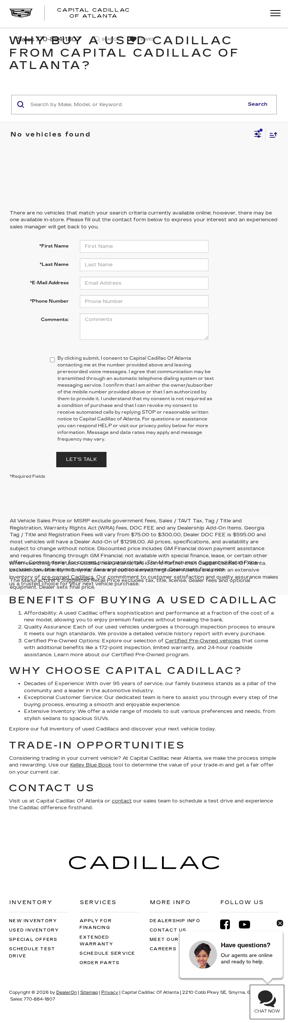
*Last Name (54, 264)
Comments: (55, 319)
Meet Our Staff (174, 939)
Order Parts (100, 962)
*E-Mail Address (49, 282)
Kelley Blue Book (90, 765)
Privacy (109, 992)
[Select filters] (257, 135)
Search (257, 104)
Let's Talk (81, 459)
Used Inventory (34, 930)
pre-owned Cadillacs (68, 577)
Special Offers (33, 939)
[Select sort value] (272, 134)
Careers (163, 948)
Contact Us (168, 930)
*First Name (54, 246)
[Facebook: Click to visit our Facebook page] (228, 924)
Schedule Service (107, 953)
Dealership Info (175, 920)
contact (122, 801)
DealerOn (66, 992)
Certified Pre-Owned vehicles (202, 641)
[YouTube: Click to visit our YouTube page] (248, 924)
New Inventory (33, 920)
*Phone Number (49, 301)
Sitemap (89, 992)
